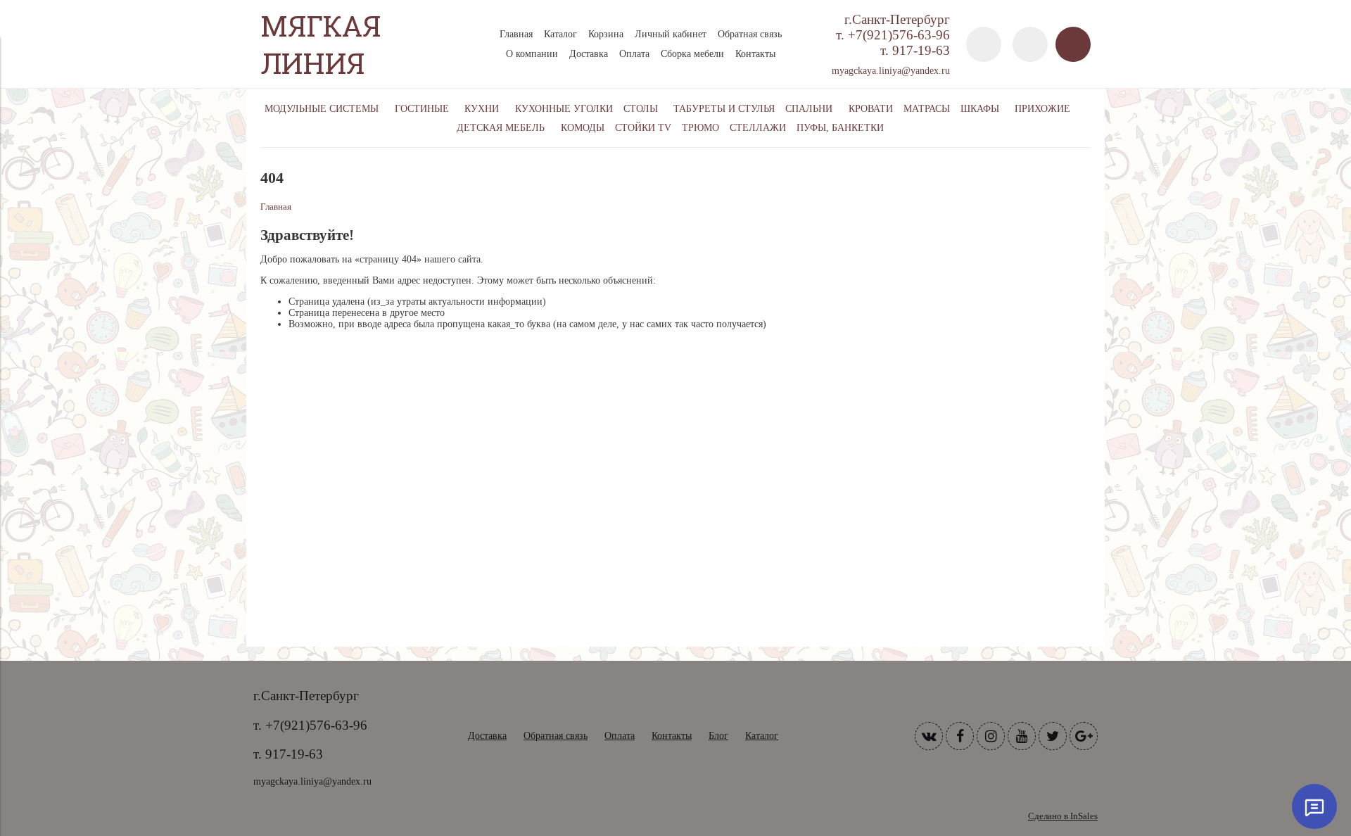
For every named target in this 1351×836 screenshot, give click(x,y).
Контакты (755, 54)
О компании (532, 54)
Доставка (588, 54)
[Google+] (1084, 736)
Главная (516, 34)
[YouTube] (1022, 736)
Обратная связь (750, 34)
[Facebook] (960, 736)
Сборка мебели (692, 54)
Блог (718, 735)
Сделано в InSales (1063, 816)
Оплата (634, 54)
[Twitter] (1053, 736)
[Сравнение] (1030, 44)
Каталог (560, 34)
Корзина (605, 34)
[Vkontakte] (929, 736)
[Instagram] (991, 736)
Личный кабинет (670, 34)
